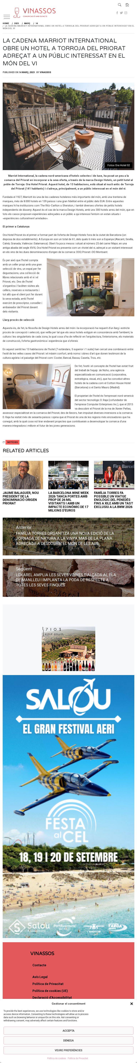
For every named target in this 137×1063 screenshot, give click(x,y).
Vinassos (45, 72)
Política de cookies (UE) (50, 991)
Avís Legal (40, 977)
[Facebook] (117, 13)
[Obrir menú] (7, 17)
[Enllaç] (21, 7)
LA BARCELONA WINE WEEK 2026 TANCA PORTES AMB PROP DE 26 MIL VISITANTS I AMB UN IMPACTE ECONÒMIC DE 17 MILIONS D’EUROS (68, 501)
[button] (131, 1003)
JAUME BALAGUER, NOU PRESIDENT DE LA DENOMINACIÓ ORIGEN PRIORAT (21, 498)
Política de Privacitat (78, 1058)
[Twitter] (121, 13)
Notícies (12, 442)
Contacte (39, 965)
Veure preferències (68, 1050)
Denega (68, 1040)
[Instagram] (126, 13)
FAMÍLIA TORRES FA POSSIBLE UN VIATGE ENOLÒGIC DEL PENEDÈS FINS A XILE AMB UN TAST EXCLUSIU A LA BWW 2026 (113, 500)
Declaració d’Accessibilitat (52, 997)
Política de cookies (56, 1058)
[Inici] (127, 5)
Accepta (68, 1030)
